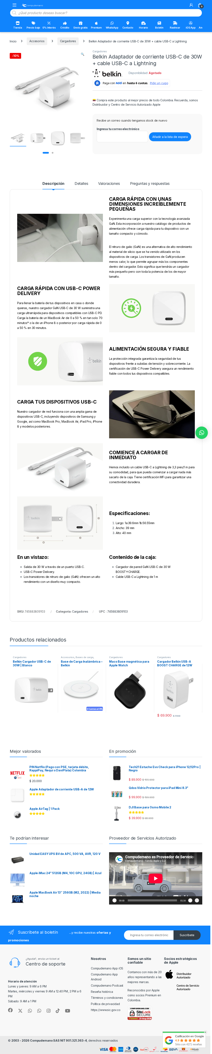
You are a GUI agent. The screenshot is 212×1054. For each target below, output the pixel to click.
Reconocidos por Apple (144, 990)
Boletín (159, 27)
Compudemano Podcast (107, 985)
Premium (96, 27)
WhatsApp (112, 27)
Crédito (64, 27)
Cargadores (68, 41)
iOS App (191, 27)
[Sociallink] (10, 1010)
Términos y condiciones (107, 997)
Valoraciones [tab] (109, 184)
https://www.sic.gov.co (105, 1010)
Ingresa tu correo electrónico (118, 129)
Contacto (127, 27)
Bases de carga (84, 657)
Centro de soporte (45, 964)
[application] (155, 878)
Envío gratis (80, 27)
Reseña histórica (102, 991)
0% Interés (49, 27)
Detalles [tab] (81, 184)
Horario (143, 27)
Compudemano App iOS (107, 968)
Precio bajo (33, 27)
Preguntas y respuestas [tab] (150, 184)
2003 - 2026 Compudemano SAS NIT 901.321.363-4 (49, 1040)
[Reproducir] (114, 900)
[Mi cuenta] (191, 4)
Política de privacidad (105, 1004)
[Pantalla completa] (197, 900)
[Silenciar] (190, 900)
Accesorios (37, 41)
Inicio (13, 41)
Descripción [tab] (53, 184)
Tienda (17, 27)
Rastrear (175, 27)
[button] (82, 54)
